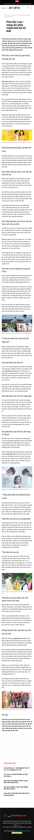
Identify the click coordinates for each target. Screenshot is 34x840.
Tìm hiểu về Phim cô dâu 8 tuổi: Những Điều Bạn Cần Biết (17, 3)
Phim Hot (7, 15)
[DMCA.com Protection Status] (17, 833)
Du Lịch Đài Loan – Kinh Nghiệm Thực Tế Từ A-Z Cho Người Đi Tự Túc (17, 769)
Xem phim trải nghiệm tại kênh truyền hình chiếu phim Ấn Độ (16, 781)
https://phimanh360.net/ (22, 831)
